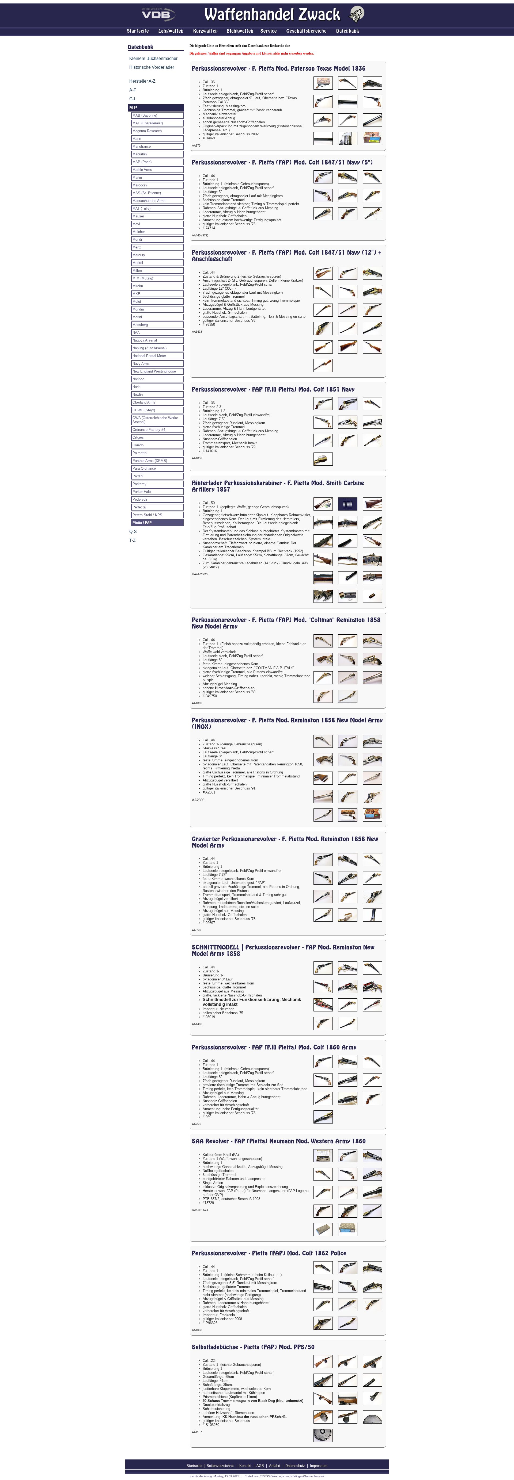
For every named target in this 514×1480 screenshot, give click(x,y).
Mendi (137, 239)
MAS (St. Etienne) (147, 193)
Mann (137, 139)
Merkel (138, 263)
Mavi (136, 224)
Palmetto (139, 453)
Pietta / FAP (142, 523)
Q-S (133, 531)
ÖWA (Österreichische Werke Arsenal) (155, 420)
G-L (132, 99)
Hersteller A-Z (142, 81)
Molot (137, 302)
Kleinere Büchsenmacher (153, 58)
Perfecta (139, 507)
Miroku (138, 286)
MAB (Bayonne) (145, 115)
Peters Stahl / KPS (147, 515)
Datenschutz (295, 1466)
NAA (136, 333)
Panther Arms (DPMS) (150, 461)
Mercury (139, 255)
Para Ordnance (144, 468)
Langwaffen (171, 31)
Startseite (138, 31)
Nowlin (138, 395)
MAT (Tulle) (141, 208)
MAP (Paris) (142, 162)
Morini (137, 317)
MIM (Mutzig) (143, 278)
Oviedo (138, 445)
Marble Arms (142, 170)
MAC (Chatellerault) (148, 123)
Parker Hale (142, 492)
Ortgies (138, 437)
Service (268, 31)
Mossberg (140, 325)
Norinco (138, 379)
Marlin (137, 177)
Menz (137, 247)
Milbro (137, 271)
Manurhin (140, 154)
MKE (136, 294)
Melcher (139, 232)
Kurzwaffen (205, 31)
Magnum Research (147, 131)
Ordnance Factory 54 (149, 430)
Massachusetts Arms (149, 201)
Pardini (138, 476)
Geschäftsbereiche (306, 31)
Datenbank (347, 31)
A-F (132, 90)
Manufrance (142, 146)
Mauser (138, 216)
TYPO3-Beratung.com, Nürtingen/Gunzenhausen (292, 1476)
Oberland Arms (144, 402)
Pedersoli (140, 499)
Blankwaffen (240, 31)
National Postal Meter (149, 356)
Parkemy (139, 484)
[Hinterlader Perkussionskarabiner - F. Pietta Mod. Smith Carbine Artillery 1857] (323, 504)
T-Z (132, 540)
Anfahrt (274, 1466)
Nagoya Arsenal (145, 340)
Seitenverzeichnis (220, 1466)
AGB (260, 1466)
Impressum (318, 1466)
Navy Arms (141, 364)
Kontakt (245, 1466)
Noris (137, 387)
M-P (133, 107)
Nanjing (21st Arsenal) (150, 348)
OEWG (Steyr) (144, 410)
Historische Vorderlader (151, 67)
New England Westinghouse (154, 371)
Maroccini (140, 185)
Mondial (139, 309)
